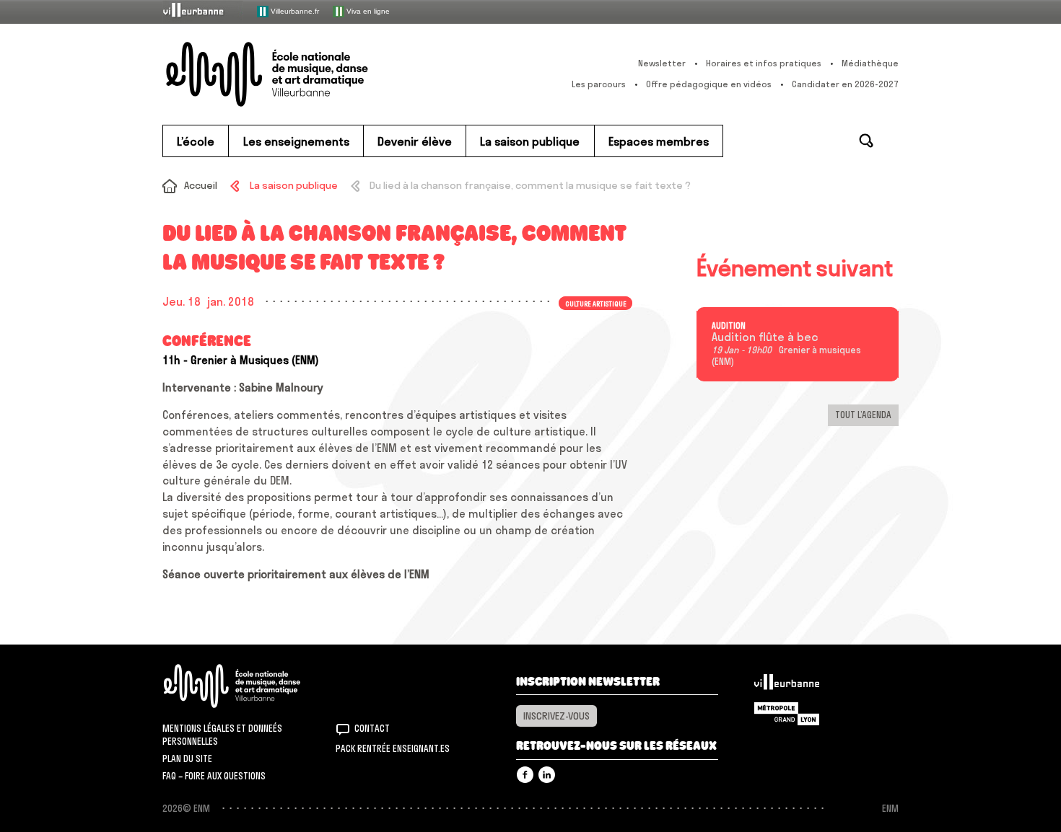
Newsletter (662, 63)
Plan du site (187, 758)
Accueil (200, 185)
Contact (372, 728)
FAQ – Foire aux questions (214, 776)
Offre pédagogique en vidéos (709, 84)
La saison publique (293, 185)
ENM (250, 686)
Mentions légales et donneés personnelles (222, 734)
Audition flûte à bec (765, 337)
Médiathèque (870, 63)
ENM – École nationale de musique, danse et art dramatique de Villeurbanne (295, 74)
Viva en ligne (367, 10)
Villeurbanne (786, 685)
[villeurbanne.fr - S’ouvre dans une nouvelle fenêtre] (202, 11)
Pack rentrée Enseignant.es (393, 748)
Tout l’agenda (863, 414)
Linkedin (547, 775)
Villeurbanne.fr (293, 10)
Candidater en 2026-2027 (845, 84)
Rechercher (866, 140)
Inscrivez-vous (556, 715)
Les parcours (599, 84)
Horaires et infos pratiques (763, 63)
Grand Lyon (786, 713)
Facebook (525, 775)
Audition (729, 326)
